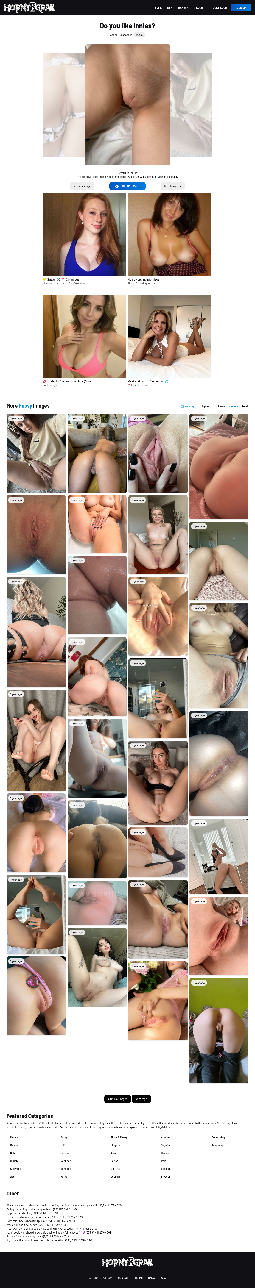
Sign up (241, 7)
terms (139, 1277)
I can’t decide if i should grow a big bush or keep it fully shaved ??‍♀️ (46, 1232)
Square (206, 406)
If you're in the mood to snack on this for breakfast (36, 1240)
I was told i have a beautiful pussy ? (27, 1221)
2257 (163, 1277)
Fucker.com (219, 7)
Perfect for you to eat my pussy (25, 1236)
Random (183, 7)
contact (123, 1277)
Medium (233, 406)
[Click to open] (127, 104)
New (170, 7)
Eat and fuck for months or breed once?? (30, 1217)
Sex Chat (200, 7)
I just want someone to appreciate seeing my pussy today (40, 1228)
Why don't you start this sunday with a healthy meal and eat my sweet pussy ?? (52, 1205)
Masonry (189, 406)
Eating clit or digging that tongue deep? (30, 1209)
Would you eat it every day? (22, 1224)
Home (158, 7)
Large (221, 406)
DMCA (151, 1277)
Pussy (139, 34)
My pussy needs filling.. (20, 1213)
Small (245, 406)
